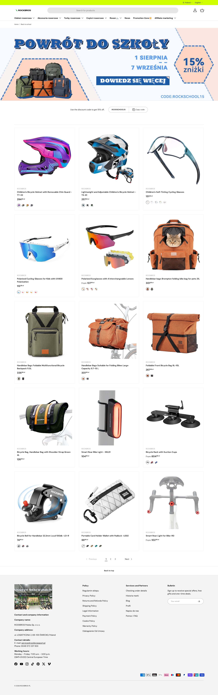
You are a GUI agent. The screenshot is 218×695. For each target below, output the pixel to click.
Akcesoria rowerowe (48, 18)
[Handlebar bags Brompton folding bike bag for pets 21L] (173, 244)
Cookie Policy (89, 621)
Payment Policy (90, 616)
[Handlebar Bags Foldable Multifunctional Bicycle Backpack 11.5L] (44, 331)
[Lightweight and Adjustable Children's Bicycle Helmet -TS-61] (109, 158)
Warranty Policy (90, 626)
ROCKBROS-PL (25, 686)
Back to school (26, 24)
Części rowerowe (95, 18)
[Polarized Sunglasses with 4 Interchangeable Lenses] (109, 244)
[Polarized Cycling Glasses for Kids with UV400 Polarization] (44, 244)
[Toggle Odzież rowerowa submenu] (33, 18)
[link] (91, 559)
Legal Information (91, 611)
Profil (128, 606)
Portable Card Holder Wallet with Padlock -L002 (105, 535)
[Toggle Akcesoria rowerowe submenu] (60, 18)
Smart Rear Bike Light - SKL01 (96, 452)
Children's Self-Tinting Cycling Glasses (165, 192)
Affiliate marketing (164, 18)
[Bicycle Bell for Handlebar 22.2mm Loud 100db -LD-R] (44, 501)
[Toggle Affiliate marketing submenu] (174, 18)
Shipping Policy (90, 606)
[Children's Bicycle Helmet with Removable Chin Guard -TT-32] (44, 158)
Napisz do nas (132, 611)
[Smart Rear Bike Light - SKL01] (109, 417)
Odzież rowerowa (23, 18)
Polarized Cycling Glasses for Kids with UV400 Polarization (39, 280)
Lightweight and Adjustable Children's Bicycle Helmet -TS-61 (108, 193)
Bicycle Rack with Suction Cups (161, 452)
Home (16, 24)
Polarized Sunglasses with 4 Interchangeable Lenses (107, 278)
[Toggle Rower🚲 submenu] (120, 18)
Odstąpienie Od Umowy (94, 631)
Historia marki (132, 595)
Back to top (109, 570)
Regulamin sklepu (91, 590)
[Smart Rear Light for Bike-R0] (173, 501)
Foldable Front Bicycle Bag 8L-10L (162, 365)
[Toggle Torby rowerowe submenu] (82, 18)
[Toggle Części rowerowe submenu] (105, 18)
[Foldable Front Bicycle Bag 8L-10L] (173, 331)
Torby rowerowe (72, 18)
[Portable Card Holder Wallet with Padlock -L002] (109, 501)
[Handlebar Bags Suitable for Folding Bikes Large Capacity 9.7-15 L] (109, 331)
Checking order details (136, 590)
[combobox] (112, 10)
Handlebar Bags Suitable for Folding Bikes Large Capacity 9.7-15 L (104, 367)
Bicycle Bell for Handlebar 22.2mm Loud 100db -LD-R (43, 535)
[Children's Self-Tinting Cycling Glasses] (173, 158)
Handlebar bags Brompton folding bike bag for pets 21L (173, 278)
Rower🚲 (114, 18)
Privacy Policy (89, 595)
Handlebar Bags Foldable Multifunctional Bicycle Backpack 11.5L (40, 367)
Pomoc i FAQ (132, 616)
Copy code (140, 109)
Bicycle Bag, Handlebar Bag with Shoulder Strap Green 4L (44, 453)
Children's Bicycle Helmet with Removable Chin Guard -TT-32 (44, 193)
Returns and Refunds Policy (95, 600)
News (127, 18)
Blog (128, 600)
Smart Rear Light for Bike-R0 (160, 535)
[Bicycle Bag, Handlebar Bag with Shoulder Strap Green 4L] (44, 417)
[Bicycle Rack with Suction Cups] (173, 417)
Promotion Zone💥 (142, 18)
